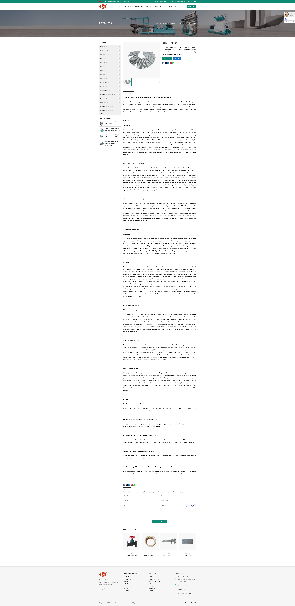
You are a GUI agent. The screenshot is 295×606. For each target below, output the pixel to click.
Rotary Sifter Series (105, 83)
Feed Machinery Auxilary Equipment (109, 95)
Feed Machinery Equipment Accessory (177, 23)
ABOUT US (128, 579)
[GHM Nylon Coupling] (150, 541)
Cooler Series (103, 79)
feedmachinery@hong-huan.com (185, 593)
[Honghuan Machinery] (103, 6)
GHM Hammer (192, 23)
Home (156, 23)
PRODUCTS (163, 23)
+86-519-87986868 (182, 585)
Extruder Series (104, 63)
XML (195, 603)
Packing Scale (104, 87)
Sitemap (187, 603)
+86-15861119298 (182, 589)
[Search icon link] (184, 6)
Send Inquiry (127, 489)
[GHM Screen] (187, 541)
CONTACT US (128, 586)
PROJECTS (128, 590)
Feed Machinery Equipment (107, 107)
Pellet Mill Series (104, 51)
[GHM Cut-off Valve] (131, 541)
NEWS (127, 584)
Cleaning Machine (105, 91)
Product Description (128, 93)
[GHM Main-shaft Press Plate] (168, 541)
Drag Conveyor (104, 103)
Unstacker (102, 75)
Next (158, 82)
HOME (127, 577)
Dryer (101, 71)
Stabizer (102, 59)
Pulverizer (102, 67)
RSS (191, 603)
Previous (124, 82)
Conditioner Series (105, 55)
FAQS (126, 588)
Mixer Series (103, 47)
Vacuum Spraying (104, 99)
